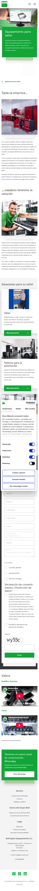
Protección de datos (19, 830)
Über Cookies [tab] (30, 409)
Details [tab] (18, 409)
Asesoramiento (14, 573)
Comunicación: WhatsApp (19, 796)
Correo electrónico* (11, 534)
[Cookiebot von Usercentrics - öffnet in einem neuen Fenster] (26, 403)
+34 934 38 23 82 (22, 851)
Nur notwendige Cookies (19, 486)
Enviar (19, 655)
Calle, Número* (10, 510)
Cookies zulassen (18, 473)
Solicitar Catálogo (15, 579)
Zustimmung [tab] (7, 409)
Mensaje (8, 550)
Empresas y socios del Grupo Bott (19, 813)
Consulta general (15, 567)
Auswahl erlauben (18, 479)
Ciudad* (8, 526)
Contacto (19, 799)
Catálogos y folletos (19, 802)
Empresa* (9, 502)
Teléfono (9, 543)
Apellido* (9, 494)
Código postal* (11, 518)
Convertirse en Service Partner (19, 816)
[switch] (32, 450)
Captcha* (8, 634)
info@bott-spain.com (21, 855)
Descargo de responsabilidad (19, 833)
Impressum (19, 827)
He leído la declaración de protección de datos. (18, 625)
